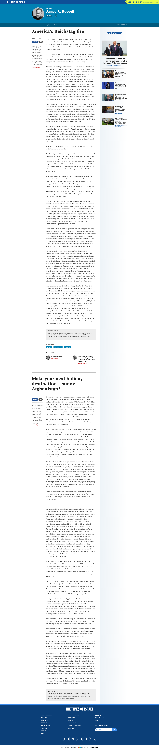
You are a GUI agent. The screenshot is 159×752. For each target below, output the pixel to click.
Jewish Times (44, 717)
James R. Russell (60, 12)
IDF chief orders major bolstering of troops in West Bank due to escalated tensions (120, 109)
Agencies (121, 65)
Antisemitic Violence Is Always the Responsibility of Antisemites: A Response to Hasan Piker (86, 358)
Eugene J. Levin (54, 358)
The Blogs (49, 8)
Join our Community (135, 2)
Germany (49, 347)
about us (70, 720)
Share (35, 41)
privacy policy (71, 717)
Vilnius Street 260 (56, 356)
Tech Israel (44, 723)
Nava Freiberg (118, 90)
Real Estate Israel (46, 725)
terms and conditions (73, 715)
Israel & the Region (46, 715)
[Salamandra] (94, 747)
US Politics (67, 347)
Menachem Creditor (82, 363)
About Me (56, 24)
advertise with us (72, 723)
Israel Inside (44, 720)
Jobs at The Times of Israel (74, 725)
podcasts (43, 731)
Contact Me (65, 24)
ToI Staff (115, 65)
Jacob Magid (109, 65)
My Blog (48, 24)
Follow (49, 15)
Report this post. (36, 67)
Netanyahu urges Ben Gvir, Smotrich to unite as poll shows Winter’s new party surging (121, 73)
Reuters (119, 126)
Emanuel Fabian (118, 113)
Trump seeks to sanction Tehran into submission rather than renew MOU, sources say (114, 61)
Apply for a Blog (122, 24)
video (42, 733)
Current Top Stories (114, 36)
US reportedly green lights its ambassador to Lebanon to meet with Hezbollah (121, 97)
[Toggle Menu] (2, 2)
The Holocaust (58, 347)
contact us (71, 728)
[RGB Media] (80, 747)
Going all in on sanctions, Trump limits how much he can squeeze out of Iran (120, 85)
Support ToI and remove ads (150, 2)
